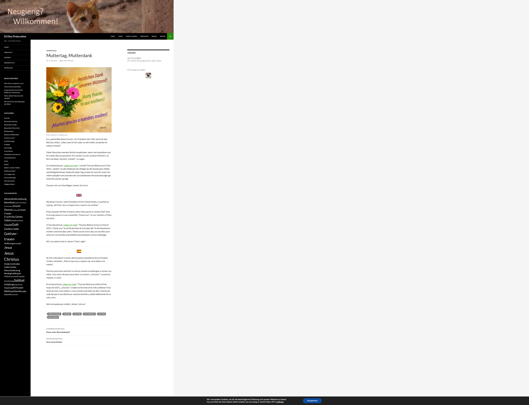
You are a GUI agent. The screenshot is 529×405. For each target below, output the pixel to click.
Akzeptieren (312, 400)
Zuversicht (14, 294)
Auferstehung (19, 198)
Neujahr (17, 273)
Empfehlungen (9, 141)
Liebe (17, 263)
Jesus (8, 247)
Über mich (8, 52)
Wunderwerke (9, 181)
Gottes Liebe (11, 228)
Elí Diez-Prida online (15, 36)
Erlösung (15, 210)
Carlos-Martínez (20, 203)
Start (113, 36)
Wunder (22, 291)
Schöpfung (9, 284)
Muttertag (53, 317)
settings (280, 402)
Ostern (7, 276)
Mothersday (89, 314)
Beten (7, 202)
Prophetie (21, 276)
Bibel (12, 202)
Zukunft (7, 294)
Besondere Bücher (11, 121)
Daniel (16, 205)
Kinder (7, 264)
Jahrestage (51, 51)
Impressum (8, 68)
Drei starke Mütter (54, 340)
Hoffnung (8, 243)
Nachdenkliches (10, 158)
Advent (8, 199)
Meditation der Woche (12, 154)
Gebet (7, 220)
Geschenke (19, 220)
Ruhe (6, 281)
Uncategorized (9, 174)
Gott (15, 224)
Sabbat (19, 280)
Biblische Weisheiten (11, 135)
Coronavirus (8, 206)
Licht (12, 264)
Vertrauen (18, 287)
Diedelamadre (54, 314)
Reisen (154, 36)
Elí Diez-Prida (67, 61)
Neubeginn (9, 273)
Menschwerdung (12, 270)
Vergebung (8, 288)
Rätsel (6, 164)
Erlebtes (7, 144)
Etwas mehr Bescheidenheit (58, 330)
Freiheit (22, 210)
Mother (77, 314)
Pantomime (13, 276)
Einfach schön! (9, 138)
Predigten (144, 36)
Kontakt (7, 57)
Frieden (7, 213)
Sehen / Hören (131, 36)
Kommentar (8, 151)
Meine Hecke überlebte (12, 87)
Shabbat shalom (10, 171)
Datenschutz (9, 63)
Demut (8, 209)
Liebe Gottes (10, 267)
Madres (67, 314)
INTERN (162, 36)
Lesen (120, 36)
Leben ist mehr (71, 165)
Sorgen (16, 284)
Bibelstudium (9, 131)
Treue (20, 285)
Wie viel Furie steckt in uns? (14, 83)
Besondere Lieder (10, 125)
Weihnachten (11, 291)
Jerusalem (17, 243)
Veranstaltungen (10, 178)
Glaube (8, 224)
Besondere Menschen (12, 128)
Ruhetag (11, 281)
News (6, 161)
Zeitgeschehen (9, 184)
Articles (7, 118)
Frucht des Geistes (13, 216)
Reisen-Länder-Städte (12, 168)
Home (6, 47)
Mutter (102, 314)
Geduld (13, 220)
